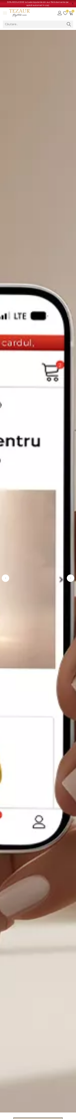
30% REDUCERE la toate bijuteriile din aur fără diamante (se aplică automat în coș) (37, 4)
